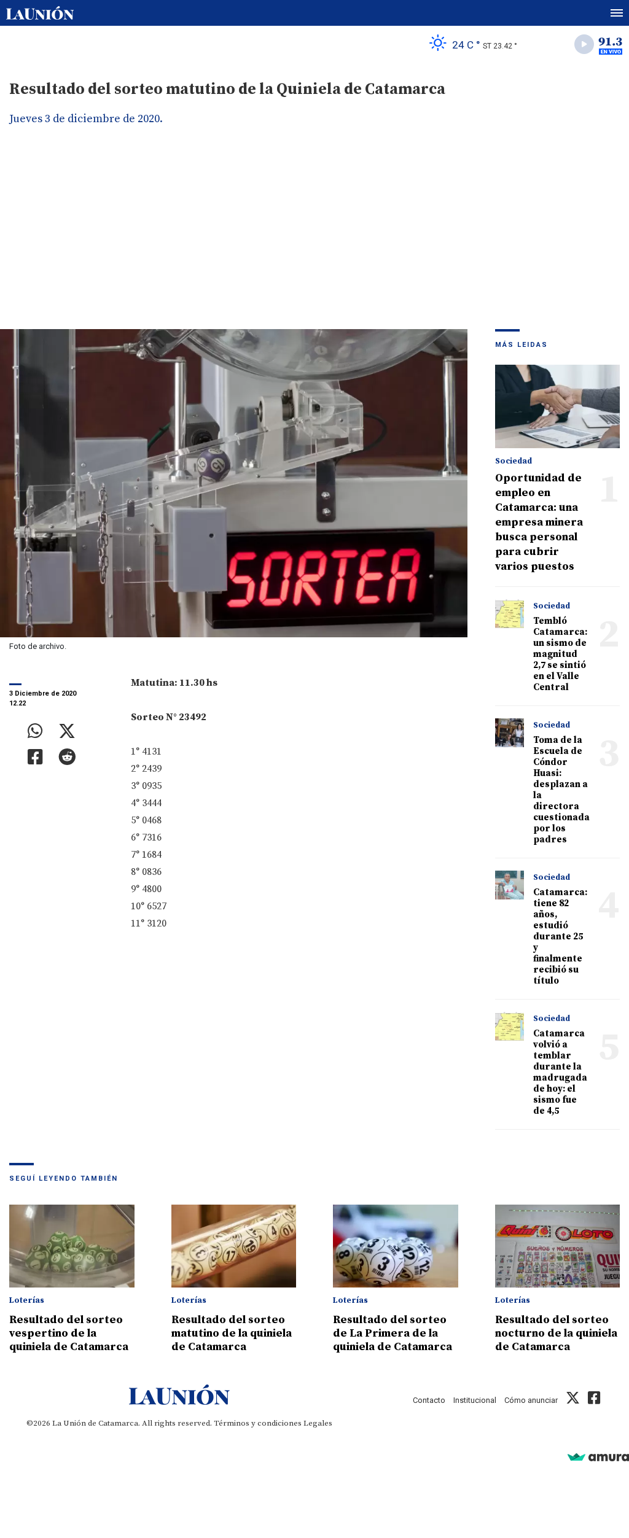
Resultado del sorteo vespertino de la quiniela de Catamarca (68, 1333)
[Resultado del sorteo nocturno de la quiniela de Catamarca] (557, 1246)
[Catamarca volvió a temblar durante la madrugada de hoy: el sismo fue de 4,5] (510, 1026)
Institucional (474, 1400)
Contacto (429, 1400)
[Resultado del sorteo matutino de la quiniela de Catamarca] (234, 1246)
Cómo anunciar (531, 1400)
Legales (317, 1423)
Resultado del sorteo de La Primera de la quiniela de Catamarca (392, 1333)
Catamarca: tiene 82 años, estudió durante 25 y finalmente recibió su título (560, 937)
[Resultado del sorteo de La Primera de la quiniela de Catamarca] (395, 1246)
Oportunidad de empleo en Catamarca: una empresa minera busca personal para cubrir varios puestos (539, 522)
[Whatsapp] (35, 731)
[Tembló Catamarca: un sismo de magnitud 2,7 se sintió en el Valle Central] (510, 614)
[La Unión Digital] (40, 13)
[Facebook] (35, 757)
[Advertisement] (314, 237)
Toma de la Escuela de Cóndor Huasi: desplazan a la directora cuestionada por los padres (561, 789)
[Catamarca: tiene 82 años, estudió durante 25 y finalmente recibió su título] (510, 885)
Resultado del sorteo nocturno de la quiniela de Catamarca (556, 1333)
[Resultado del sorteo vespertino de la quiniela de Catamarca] (72, 1246)
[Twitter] (67, 731)
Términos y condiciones (258, 1423)
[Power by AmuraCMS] (598, 1456)
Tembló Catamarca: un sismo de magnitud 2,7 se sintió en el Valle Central (560, 654)
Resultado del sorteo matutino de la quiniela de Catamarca (231, 1333)
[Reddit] (67, 757)
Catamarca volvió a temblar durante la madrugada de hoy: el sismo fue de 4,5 (560, 1072)
